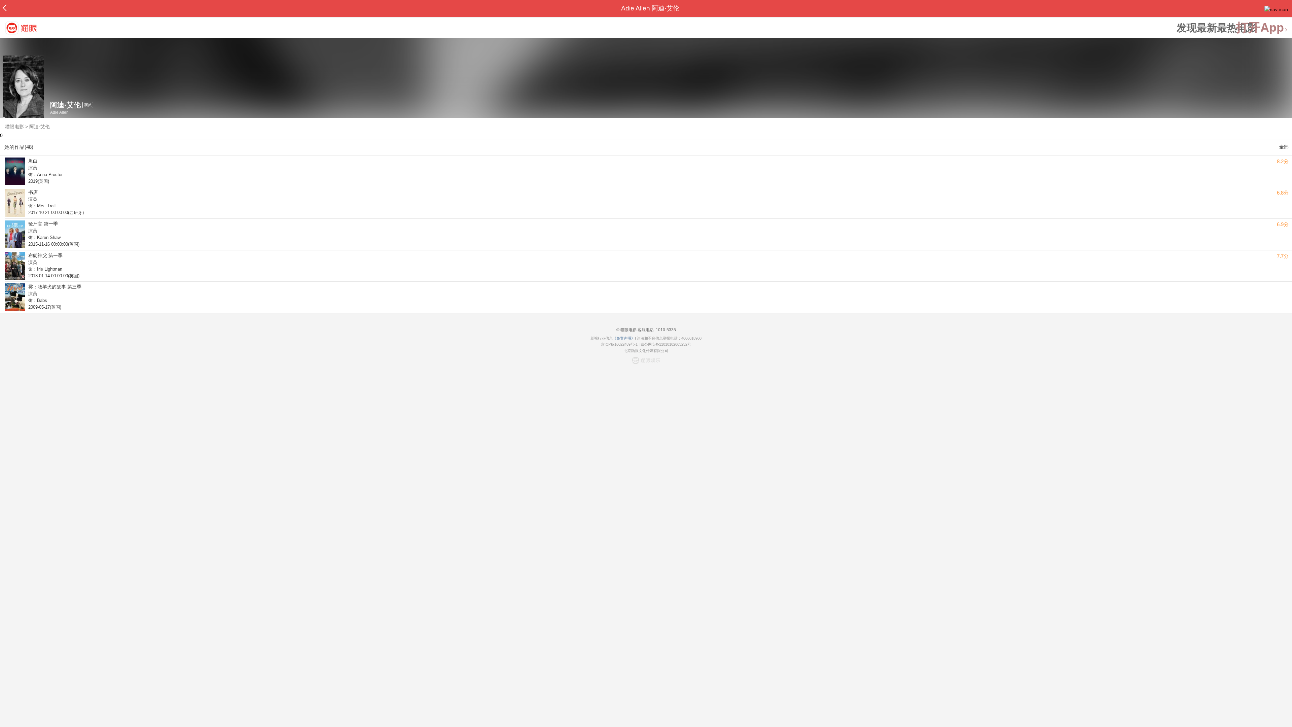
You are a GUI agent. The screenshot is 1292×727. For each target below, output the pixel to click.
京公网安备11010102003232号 (666, 344)
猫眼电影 (14, 126)
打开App (1260, 27)
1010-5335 (665, 329)
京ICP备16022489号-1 (619, 344)
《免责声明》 (624, 338)
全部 (1284, 146)
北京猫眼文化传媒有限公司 (646, 351)
